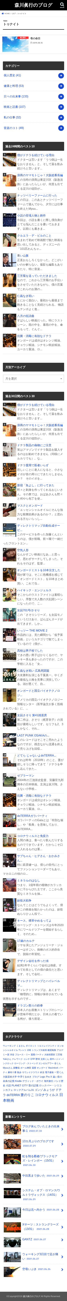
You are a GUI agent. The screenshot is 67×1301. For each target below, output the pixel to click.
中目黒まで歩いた (40, 1175)
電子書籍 (49, 1072)
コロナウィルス (47, 1095)
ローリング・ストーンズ (26, 1063)
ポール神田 (25, 1068)
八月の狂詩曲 (25, 315)
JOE (29, 1050)
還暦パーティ (37, 1054)
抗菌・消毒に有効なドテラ (34, 336)
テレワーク (17, 1059)
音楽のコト (14, 127)
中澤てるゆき (24, 1076)
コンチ (26, 1059)
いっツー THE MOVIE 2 (32, 630)
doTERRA (13, 1095)
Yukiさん (7, 1059)
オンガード (42, 1068)
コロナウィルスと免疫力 (33, 835)
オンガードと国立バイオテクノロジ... (38, 693)
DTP (33, 1059)
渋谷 (12, 1054)
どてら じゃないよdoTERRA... (36, 755)
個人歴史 (12, 75)
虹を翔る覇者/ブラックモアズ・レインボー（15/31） (39, 1161)
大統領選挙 (49, 1054)
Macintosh (53, 1068)
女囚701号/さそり (28, 610)
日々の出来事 (16, 96)
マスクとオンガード (30, 505)
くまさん (20, 1046)
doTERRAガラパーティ (32, 815)
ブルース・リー (22, 1054)
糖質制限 (52, 1050)
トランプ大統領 (39, 1050)
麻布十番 (12, 1072)
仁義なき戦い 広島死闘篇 (33, 670)
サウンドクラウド (30, 1072)
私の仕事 (12, 117)
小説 (8, 1085)
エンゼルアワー (46, 1063)
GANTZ (34, 1239)
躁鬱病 (16, 1068)
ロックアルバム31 (24, 1089)
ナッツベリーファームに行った (37, 195)
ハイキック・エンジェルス (34, 590)
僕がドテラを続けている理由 (35, 155)
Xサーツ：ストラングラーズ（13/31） (40, 1226)
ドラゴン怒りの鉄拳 (30, 1005)
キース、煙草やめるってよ (34, 920)
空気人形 (23, 550)
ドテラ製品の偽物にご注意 (34, 445)
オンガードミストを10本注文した (38, 570)
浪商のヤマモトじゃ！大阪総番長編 (40, 175)
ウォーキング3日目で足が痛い (40, 1256)
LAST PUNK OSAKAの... (33, 735)
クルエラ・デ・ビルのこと (34, 235)
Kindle (18, 1081)
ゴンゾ (39, 1089)
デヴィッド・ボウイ (32, 1081)
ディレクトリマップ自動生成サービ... (38, 528)
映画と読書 (14, 106)
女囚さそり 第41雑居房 (32, 715)
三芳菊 (59, 1054)
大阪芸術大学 (10, 1076)
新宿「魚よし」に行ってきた (35, 485)
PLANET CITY (20, 1085)
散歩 (19, 1072)
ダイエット (31, 1046)
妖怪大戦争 (24, 900)
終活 (42, 1072)
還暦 (34, 1068)
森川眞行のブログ (34, 5)
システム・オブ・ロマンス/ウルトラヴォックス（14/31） (41, 1195)
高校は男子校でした (30, 650)
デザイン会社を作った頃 (33, 960)
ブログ (35, 1076)
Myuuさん (8, 1068)
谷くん (57, 1063)
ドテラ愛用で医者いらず (33, 465)
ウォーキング (9, 1046)
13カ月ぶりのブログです (38, 1143)
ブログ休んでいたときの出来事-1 (40, 1128)
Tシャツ (22, 1050)
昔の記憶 (33, 1085)
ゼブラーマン (25, 775)
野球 (38, 1059)
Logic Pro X (46, 1076)
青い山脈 (23, 255)
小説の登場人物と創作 (31, 215)
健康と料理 (14, 85)
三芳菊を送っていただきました (37, 275)
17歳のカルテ (26, 940)
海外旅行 (48, 1081)
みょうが (49, 1089)
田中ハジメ (55, 1059)
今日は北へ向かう (40, 1209)
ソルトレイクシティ (46, 1046)
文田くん (45, 1059)
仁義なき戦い (25, 295)
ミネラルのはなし (28, 880)
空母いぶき (36, 1269)
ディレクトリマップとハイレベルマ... (38, 983)
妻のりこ (27, 1095)
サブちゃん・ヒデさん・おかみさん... (38, 858)
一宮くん (59, 1072)
